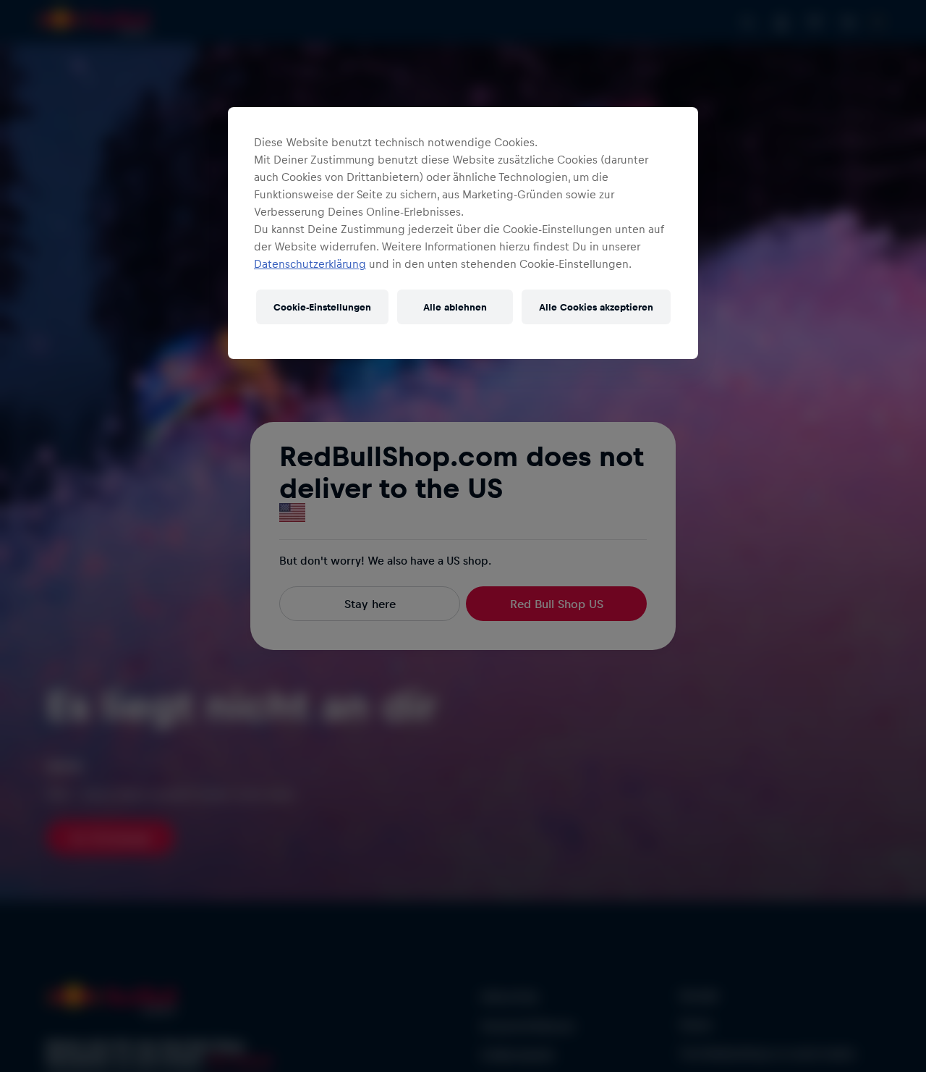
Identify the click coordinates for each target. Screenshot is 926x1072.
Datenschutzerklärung (310, 263)
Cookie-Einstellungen (322, 306)
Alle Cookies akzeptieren (596, 306)
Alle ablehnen (455, 306)
